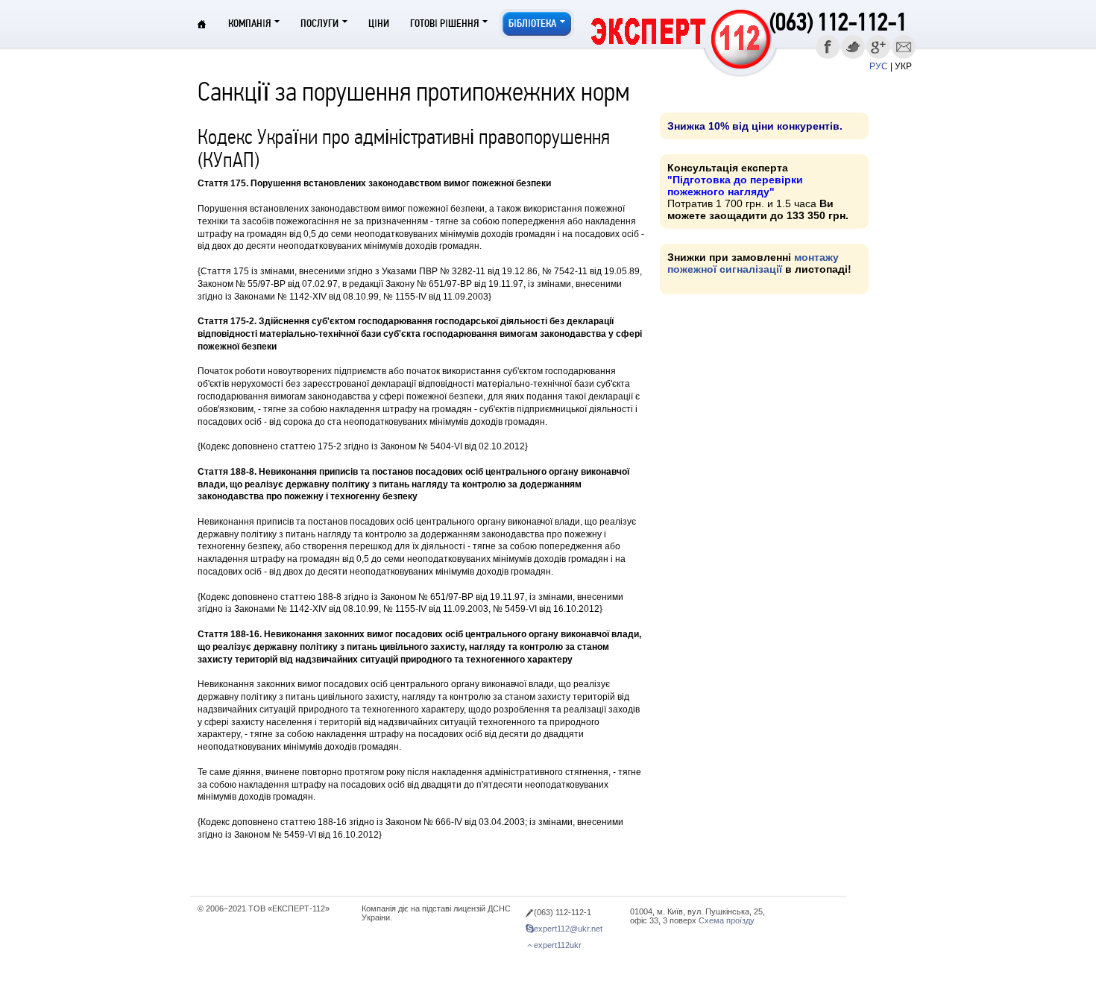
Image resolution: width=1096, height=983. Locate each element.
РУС (878, 66)
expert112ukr (558, 945)
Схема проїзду (727, 920)
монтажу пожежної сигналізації (753, 263)
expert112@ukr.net (568, 928)
